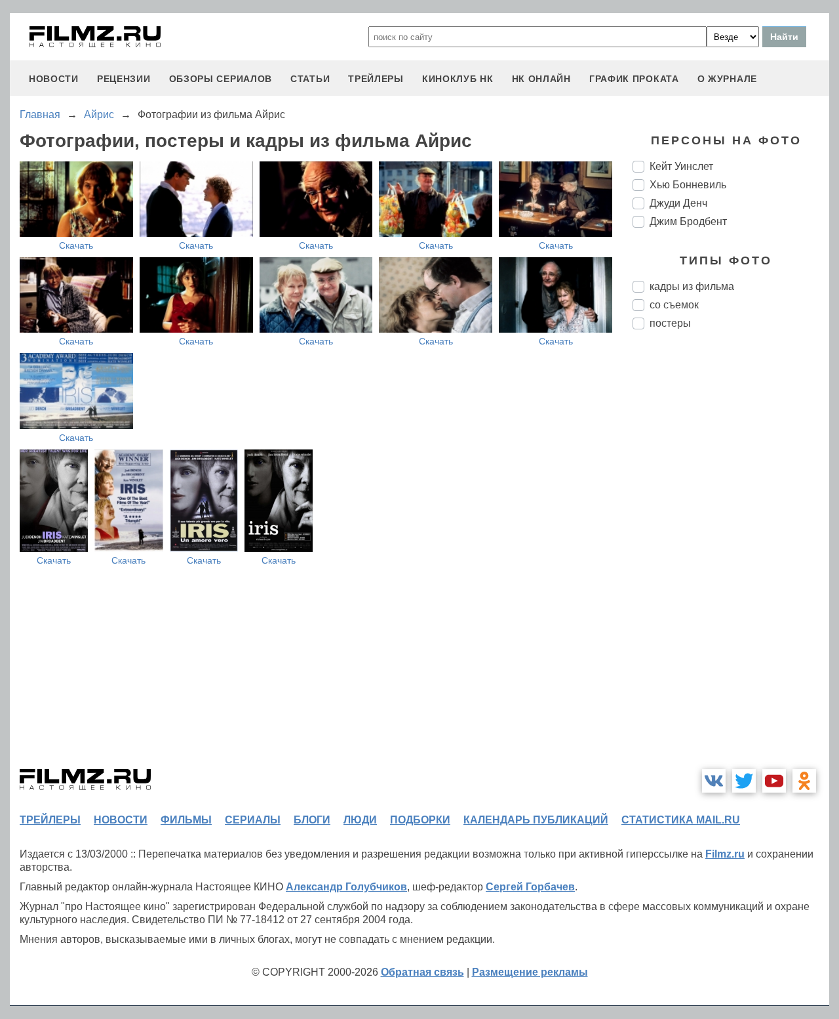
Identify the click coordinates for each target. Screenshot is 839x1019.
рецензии (124, 78)
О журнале (727, 78)
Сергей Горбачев (530, 886)
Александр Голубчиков (346, 886)
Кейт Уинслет (681, 166)
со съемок (674, 304)
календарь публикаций (535, 819)
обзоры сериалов (221, 78)
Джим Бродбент (688, 221)
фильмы (186, 819)
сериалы (253, 819)
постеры (670, 323)
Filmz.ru (725, 854)
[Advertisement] (731, 559)
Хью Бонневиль (688, 184)
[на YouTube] (774, 781)
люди (360, 819)
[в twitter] (744, 781)
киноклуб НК (458, 78)
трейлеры (376, 78)
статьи (310, 78)
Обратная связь (422, 972)
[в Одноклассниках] (804, 781)
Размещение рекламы (530, 972)
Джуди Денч (678, 203)
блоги (312, 819)
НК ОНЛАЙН (541, 78)
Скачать (76, 245)
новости (54, 78)
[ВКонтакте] (714, 781)
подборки (420, 819)
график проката (634, 78)
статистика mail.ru (680, 819)
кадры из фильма (692, 286)
